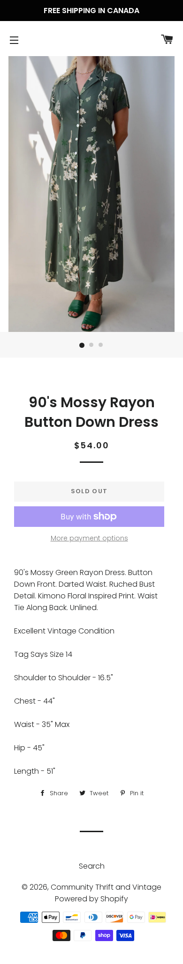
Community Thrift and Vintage (106, 887)
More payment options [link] (89, 538)
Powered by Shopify (91, 898)
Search (92, 866)
